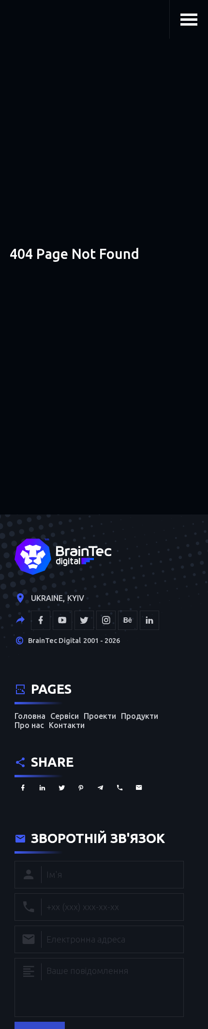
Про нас (29, 725)
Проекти (100, 716)
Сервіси (64, 716)
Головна (30, 716)
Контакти (67, 725)
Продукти (139, 716)
